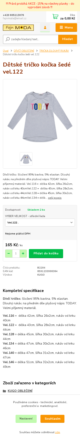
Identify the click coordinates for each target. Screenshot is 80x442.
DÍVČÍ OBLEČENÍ (24, 51)
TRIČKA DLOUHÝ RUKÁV (54, 51)
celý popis (55, 198)
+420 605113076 (13, 15)
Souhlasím (52, 419)
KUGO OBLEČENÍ (20, 391)
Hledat (67, 39)
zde (57, 432)
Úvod (5, 51)
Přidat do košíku (46, 253)
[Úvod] (18, 28)
